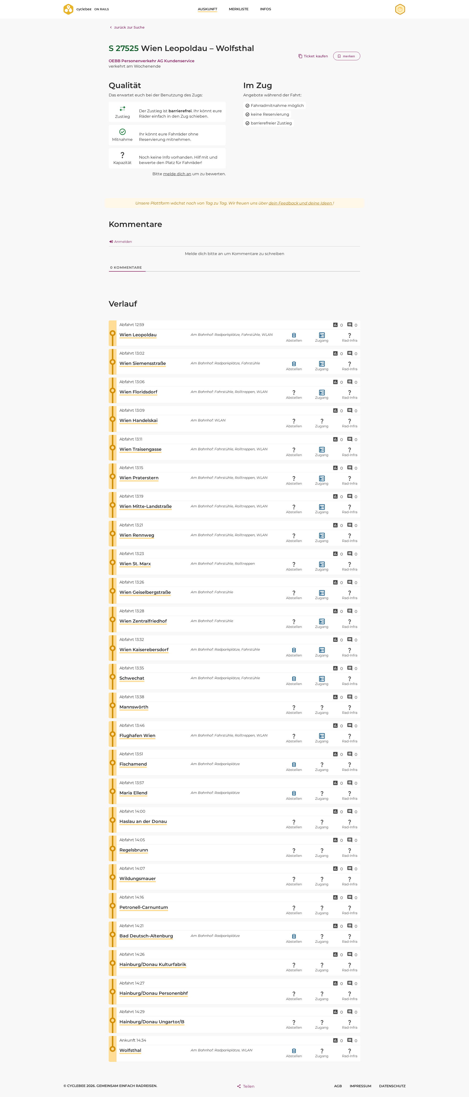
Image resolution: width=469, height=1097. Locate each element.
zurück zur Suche (129, 27)
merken (349, 56)
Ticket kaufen (316, 56)
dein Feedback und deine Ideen (301, 203)
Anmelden (122, 241)
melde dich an (177, 174)
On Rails (101, 9)
